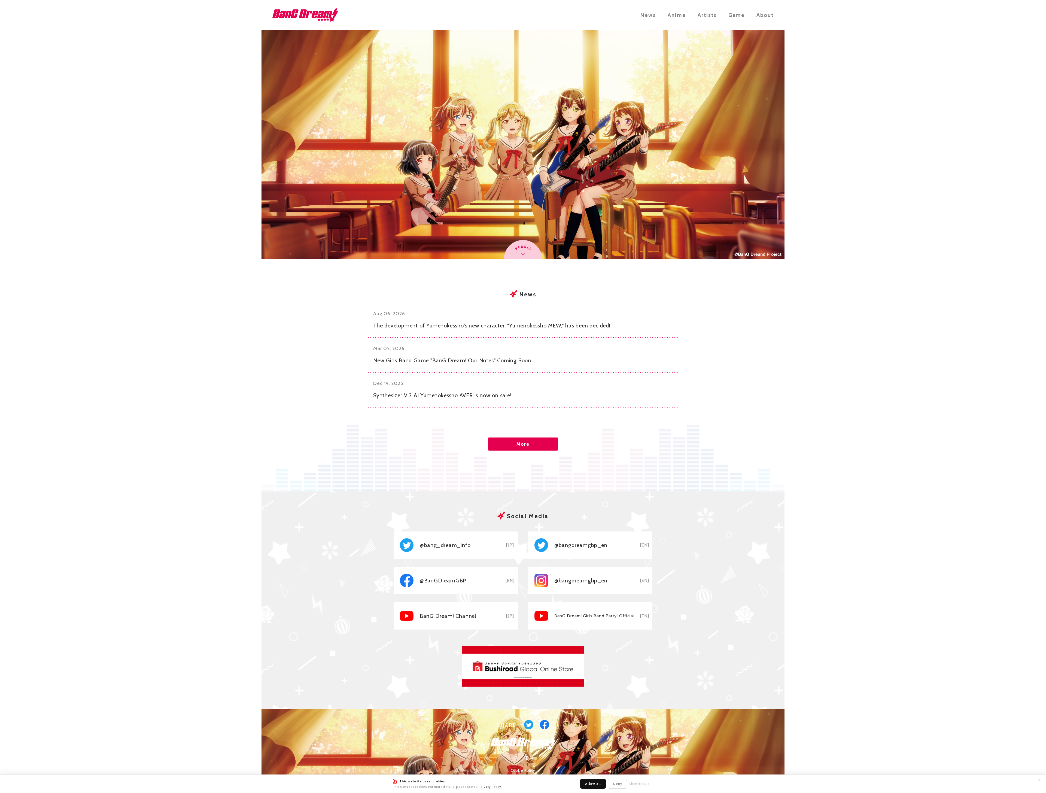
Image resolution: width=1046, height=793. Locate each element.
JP (515, 758)
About (765, 15)
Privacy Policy (490, 787)
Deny (617, 784)
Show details (639, 783)
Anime (677, 15)
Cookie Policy (523, 770)
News (648, 15)
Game (736, 15)
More (523, 444)
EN (530, 758)
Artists (707, 15)
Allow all (593, 784)
